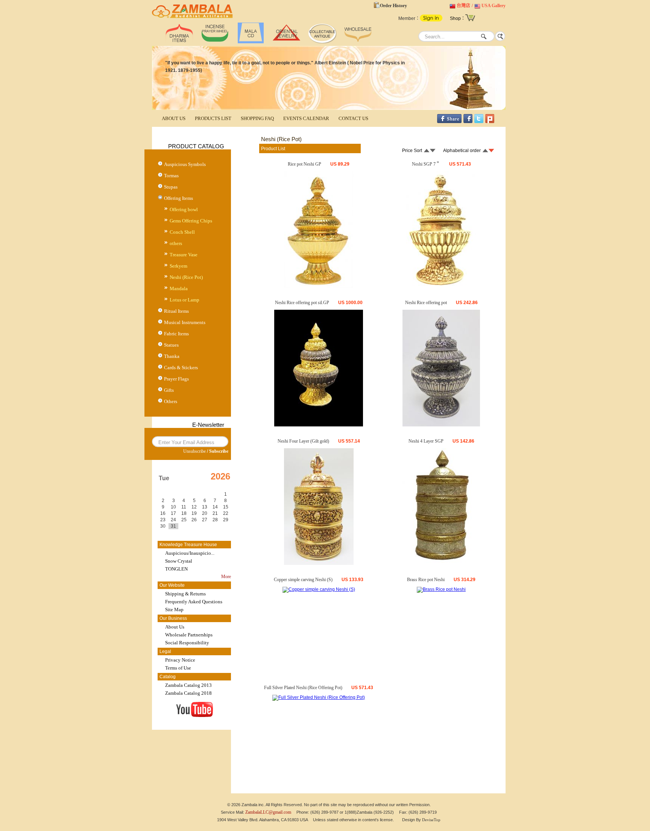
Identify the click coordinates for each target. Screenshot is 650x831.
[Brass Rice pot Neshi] (441, 589)
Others (170, 401)
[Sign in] (431, 20)
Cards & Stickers (181, 367)
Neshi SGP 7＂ (426, 164)
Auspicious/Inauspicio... (189, 553)
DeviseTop (431, 819)
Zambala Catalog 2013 (188, 685)
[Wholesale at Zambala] (358, 41)
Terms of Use (178, 668)
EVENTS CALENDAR (306, 118)
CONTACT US (353, 118)
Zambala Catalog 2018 (188, 693)
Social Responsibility (187, 642)
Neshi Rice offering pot (426, 302)
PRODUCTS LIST (213, 118)
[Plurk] (489, 121)
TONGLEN (176, 569)
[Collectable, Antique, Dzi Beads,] (322, 41)
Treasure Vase (183, 254)
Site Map (174, 609)
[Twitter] (478, 121)
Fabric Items (176, 333)
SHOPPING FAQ (257, 118)
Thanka (171, 356)
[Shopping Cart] (470, 20)
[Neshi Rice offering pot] (441, 425)
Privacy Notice (180, 660)
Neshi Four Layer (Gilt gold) (303, 441)
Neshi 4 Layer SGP (426, 441)
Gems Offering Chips (191, 221)
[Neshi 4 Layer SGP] (441, 563)
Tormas (171, 175)
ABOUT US (173, 118)
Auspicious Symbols (185, 164)
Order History (393, 5)
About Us (174, 627)
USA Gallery (493, 5)
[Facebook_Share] (449, 121)
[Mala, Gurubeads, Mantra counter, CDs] (251, 41)
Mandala (179, 288)
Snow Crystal (178, 561)
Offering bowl (184, 209)
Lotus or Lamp (184, 300)
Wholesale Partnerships (189, 635)
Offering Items (178, 198)
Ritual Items (176, 311)
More (226, 576)
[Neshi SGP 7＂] (441, 286)
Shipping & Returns (185, 594)
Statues (171, 345)
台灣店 (463, 5)
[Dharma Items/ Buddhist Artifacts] (192, 18)
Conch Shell (182, 232)
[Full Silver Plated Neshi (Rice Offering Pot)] (318, 697)
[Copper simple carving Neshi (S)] (318, 589)
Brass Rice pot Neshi (426, 579)
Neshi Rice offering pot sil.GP (302, 302)
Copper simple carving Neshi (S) (303, 579)
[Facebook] (467, 121)
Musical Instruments (184, 322)
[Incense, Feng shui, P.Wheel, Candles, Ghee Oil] (215, 41)
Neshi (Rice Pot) (186, 277)
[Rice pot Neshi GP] (318, 286)
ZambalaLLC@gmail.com (268, 812)
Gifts (169, 390)
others (176, 243)
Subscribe (218, 451)
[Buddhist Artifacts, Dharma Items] (179, 41)
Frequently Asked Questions (193, 601)
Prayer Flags (176, 379)
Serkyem (178, 266)
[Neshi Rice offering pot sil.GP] (318, 425)
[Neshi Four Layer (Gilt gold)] (319, 563)
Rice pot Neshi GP (304, 164)
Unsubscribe (194, 451)
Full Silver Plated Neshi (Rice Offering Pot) (303, 687)
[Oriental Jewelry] (286, 41)
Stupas (171, 187)
